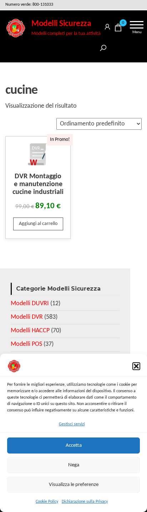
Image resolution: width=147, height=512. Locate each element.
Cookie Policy (47, 502)
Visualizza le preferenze (73, 484)
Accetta (74, 445)
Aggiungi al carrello (38, 223)
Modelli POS (26, 344)
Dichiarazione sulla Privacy (85, 502)
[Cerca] (103, 47)
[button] (136, 366)
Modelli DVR (27, 317)
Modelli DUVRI (30, 303)
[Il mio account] (107, 25)
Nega (73, 465)
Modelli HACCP (30, 330)
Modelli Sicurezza (61, 24)
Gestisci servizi (72, 424)
